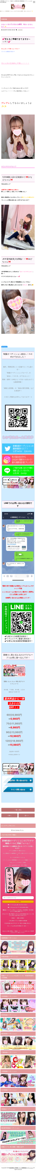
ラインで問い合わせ (18, 790)
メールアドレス (18, 895)
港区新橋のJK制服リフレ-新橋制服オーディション (21, 1167)
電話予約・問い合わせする (18, 780)
